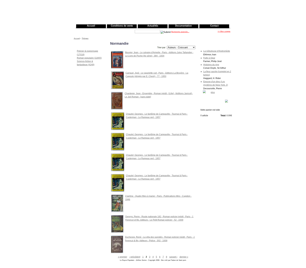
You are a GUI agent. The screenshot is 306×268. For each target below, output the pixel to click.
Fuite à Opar (209, 58)
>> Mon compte (224, 31)
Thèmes (85, 38)
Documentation (183, 25)
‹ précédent (134, 257)
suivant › (173, 257)
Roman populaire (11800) (89, 58)
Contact (214, 25)
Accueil (91, 25)
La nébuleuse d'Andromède (216, 51)
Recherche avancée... (180, 32)
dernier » (184, 257)
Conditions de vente (122, 25)
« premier (122, 257)
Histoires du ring (211, 64)
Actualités (152, 25)
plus (213, 92)
